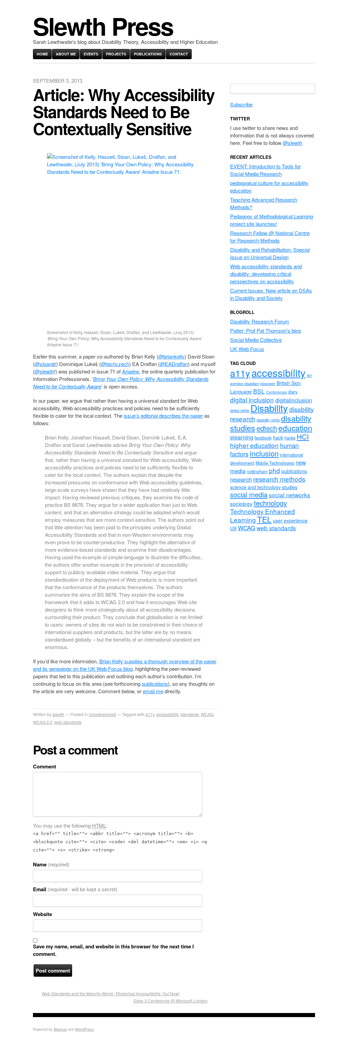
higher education (254, 445)
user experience (290, 520)
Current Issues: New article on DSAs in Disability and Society (271, 294)
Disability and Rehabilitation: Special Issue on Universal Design (270, 253)
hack (278, 437)
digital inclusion (252, 399)
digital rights (239, 410)
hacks (289, 438)
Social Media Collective (256, 339)
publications (155, 683)
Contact (179, 53)
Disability (269, 408)
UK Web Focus (247, 348)
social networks (289, 495)
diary (292, 392)
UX (233, 528)
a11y (149, 714)
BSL (259, 391)
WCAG (207, 714)
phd (274, 470)
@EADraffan (174, 363)
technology (270, 503)
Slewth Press (103, 25)
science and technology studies (263, 487)
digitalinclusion (293, 400)
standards (189, 714)
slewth (58, 714)
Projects (116, 53)
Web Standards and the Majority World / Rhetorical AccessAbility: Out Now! (110, 993)
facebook (263, 438)
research (241, 479)
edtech (267, 428)
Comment (44, 766)
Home (42, 53)
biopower (267, 383)
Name (51, 864)
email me (153, 691)
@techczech (115, 363)
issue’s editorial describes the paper (163, 415)
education (295, 427)
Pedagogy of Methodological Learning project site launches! (271, 220)
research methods (279, 478)
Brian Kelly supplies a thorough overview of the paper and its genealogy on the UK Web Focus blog (124, 665)
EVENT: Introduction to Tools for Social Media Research (265, 170)
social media (248, 494)
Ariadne (130, 371)
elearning (241, 437)
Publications (148, 53)
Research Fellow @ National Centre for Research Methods (270, 236)
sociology (241, 503)
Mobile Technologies (275, 463)
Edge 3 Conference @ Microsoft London (171, 1000)
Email (75, 889)
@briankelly (171, 356)
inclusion (264, 453)
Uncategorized (102, 714)
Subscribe (241, 104)
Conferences (276, 392)
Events (91, 53)
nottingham (257, 471)
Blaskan (60, 1029)
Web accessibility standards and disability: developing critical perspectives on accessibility (266, 274)
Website (42, 914)
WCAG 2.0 (42, 722)
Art (309, 375)
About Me (66, 53)
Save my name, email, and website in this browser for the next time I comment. (113, 950)
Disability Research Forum (259, 321)
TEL (264, 519)
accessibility (167, 714)
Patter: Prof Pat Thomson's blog (265, 330)
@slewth (44, 371)
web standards (68, 722)
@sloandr (45, 363)
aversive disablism (244, 383)
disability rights (268, 419)
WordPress (84, 1029)
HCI (303, 436)
